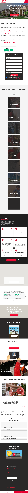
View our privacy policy (14, 486)
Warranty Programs (16, 39)
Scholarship (15, 472)
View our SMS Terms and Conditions (11, 487)
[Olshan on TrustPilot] (10, 483)
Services (8, 469)
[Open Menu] (26, 1)
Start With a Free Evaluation (11, 259)
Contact (8, 472)
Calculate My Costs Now (14, 314)
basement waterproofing (19, 406)
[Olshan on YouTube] (12, 483)
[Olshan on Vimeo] (14, 483)
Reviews (15, 471)
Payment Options (9, 471)
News (14, 469)
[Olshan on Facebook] (7, 483)
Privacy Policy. (19, 78)
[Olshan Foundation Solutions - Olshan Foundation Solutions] (3, 1)
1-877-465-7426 (14, 18)
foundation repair (9, 406)
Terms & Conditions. (16, 78)
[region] (14, 275)
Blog (14, 468)
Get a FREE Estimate (14, 15)
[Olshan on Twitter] (9, 483)
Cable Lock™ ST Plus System (8, 31)
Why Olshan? (8, 468)
